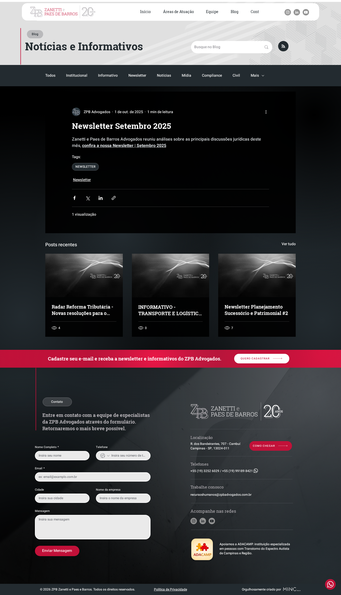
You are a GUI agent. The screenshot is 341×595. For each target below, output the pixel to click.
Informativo (108, 75)
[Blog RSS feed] (283, 46)
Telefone (102, 447)
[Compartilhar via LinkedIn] (100, 197)
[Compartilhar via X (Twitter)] (87, 197)
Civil (236, 75)
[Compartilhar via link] (113, 197)
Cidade (39, 489)
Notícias (164, 75)
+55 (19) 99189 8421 (237, 471)
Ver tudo (289, 244)
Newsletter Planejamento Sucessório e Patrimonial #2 (256, 309)
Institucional (76, 75)
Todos (50, 75)
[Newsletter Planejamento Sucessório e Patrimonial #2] (257, 275)
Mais (255, 75)
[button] (178, 12)
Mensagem (42, 511)
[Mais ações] (266, 112)
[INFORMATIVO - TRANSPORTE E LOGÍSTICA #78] (170, 275)
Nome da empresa (108, 489)
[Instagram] (288, 12)
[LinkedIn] (297, 12)
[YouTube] (306, 12)
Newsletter (137, 75)
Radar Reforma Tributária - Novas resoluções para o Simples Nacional (82, 309)
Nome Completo (47, 447)
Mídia (186, 75)
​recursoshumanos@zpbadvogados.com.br (220, 494)
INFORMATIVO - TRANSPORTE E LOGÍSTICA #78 (170, 310)
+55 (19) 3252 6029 (204, 471)
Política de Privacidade (170, 589)
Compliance (212, 75)
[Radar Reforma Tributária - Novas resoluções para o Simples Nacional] (84, 275)
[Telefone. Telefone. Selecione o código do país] (105, 456)
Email (40, 468)
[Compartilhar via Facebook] (74, 197)
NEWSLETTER (85, 166)
